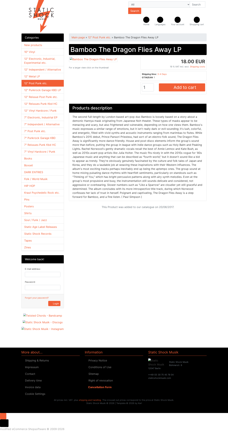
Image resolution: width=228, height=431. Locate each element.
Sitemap (93, 373)
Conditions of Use (99, 367)
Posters (29, 206)
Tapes (28, 240)
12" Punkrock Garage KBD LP (42, 90)
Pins (26, 199)
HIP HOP (29, 185)
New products (33, 45)
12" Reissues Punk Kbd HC (40, 103)
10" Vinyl (29, 52)
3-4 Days (162, 74)
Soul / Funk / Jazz (35, 220)
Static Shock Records (37, 233)
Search (134, 11)
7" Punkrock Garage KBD (40, 138)
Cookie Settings (34, 393)
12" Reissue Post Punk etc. (40, 97)
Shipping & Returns (36, 360)
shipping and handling (90, 400)
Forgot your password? (37, 298)
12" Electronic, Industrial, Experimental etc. (39, 60)
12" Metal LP (32, 76)
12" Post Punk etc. (35, 83)
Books (28, 158)
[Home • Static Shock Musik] (50, 16)
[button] (160, 21)
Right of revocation (100, 380)
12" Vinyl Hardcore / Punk (40, 110)
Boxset (28, 165)
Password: (30, 282)
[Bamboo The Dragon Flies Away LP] (93, 59)
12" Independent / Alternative (42, 69)
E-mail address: (33, 269)
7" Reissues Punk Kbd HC (40, 144)
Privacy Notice (97, 360)
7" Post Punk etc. (35, 131)
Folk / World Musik (36, 179)
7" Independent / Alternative (42, 124)
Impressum (31, 367)
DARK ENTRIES (33, 172)
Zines (27, 247)
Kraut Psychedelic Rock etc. (41, 192)
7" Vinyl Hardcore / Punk (39, 151)
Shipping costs (197, 66)
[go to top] (3, 415)
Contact (29, 373)
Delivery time (32, 380)
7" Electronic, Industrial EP (40, 117)
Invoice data (32, 387)
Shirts (28, 213)
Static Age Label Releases (40, 227)
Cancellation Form (99, 387)
